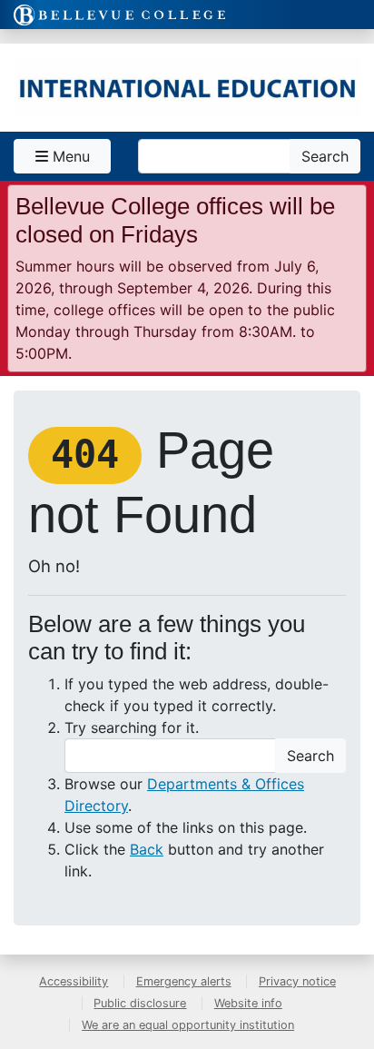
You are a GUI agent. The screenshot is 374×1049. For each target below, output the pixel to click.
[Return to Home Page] (187, 87)
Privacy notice (297, 981)
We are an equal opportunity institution (188, 1025)
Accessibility (73, 981)
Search (325, 156)
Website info (248, 1003)
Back (146, 849)
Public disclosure (140, 1003)
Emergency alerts (183, 981)
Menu (69, 156)
